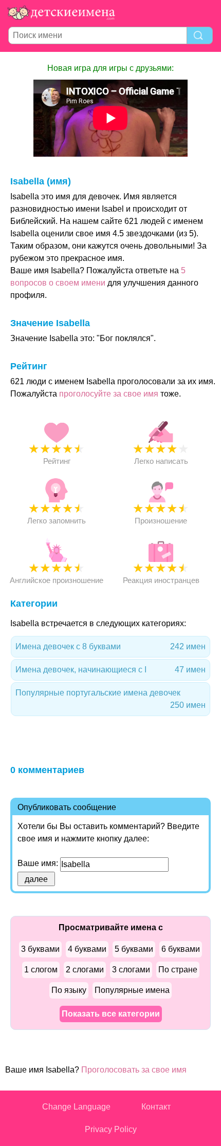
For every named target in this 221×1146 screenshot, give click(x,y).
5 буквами (134, 949)
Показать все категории (111, 1013)
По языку (68, 990)
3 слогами (131, 969)
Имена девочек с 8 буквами (110, 646)
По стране (177, 969)
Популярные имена (132, 990)
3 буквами (40, 949)
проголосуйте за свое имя (108, 393)
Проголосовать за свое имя (134, 1069)
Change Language (76, 1106)
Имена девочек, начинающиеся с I (110, 669)
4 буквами (87, 949)
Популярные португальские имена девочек (110, 698)
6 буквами (180, 949)
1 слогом (41, 969)
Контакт (156, 1106)
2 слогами (85, 969)
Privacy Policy (111, 1129)
